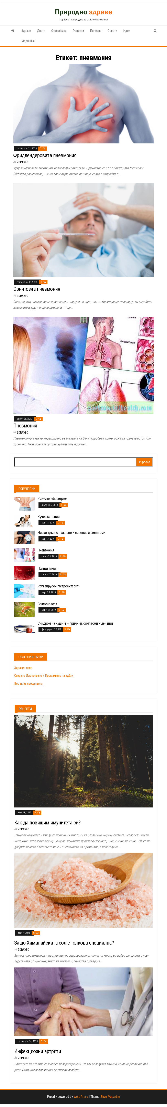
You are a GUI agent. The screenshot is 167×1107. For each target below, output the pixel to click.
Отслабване (59, 31)
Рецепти (78, 31)
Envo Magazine (110, 1097)
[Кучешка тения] (24, 520)
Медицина (28, 41)
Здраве (26, 31)
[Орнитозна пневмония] (83, 230)
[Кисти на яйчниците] (24, 503)
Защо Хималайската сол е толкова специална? (64, 943)
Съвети (112, 31)
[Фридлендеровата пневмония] (83, 103)
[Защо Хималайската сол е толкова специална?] (83, 890)
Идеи (126, 31)
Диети (41, 31)
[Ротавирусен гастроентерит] (24, 591)
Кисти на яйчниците (52, 499)
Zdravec (22, 162)
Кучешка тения (48, 516)
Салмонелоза (47, 604)
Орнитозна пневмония (36, 289)
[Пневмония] (83, 365)
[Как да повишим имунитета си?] (83, 761)
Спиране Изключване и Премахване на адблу (44, 676)
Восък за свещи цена (28, 683)
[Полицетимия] (24, 573)
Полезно (95, 31)
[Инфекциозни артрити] (83, 1002)
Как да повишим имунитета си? (47, 823)
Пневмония (25, 426)
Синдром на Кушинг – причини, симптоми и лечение (75, 623)
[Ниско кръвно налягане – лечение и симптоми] (24, 537)
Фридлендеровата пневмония (44, 155)
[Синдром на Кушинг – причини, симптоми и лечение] (24, 627)
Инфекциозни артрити (37, 1051)
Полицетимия (47, 568)
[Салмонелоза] (24, 609)
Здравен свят (23, 668)
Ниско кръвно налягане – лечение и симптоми (71, 532)
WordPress (81, 1097)
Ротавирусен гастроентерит (58, 586)
